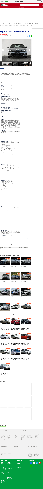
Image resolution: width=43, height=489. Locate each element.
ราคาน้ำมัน (2, 476)
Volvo (2, 437)
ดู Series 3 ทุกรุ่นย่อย (15, 83)
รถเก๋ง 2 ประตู (10, 448)
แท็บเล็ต (2, 482)
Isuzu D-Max (30, 436)
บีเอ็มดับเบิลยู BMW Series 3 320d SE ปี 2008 (15, 359)
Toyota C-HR (36, 435)
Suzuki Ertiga (23, 432)
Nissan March (36, 437)
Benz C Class (30, 441)
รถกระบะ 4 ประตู (3, 451)
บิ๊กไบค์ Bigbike (3, 467)
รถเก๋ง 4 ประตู (3, 92)
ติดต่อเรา (18, 470)
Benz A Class (23, 441)
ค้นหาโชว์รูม (2, 86)
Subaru (16, 438)
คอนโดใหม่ (8, 464)
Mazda (15, 434)
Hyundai (2, 438)
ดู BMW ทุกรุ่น (10, 83)
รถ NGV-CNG (23, 433)
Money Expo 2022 (9, 478)
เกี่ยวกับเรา (18, 463)
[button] (29, 50)
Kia (1, 433)
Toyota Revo (23, 435)
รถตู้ (2, 448)
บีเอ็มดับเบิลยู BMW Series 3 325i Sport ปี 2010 (25, 329)
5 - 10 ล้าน (16, 451)
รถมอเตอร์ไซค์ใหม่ (3, 465)
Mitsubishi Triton (30, 437)
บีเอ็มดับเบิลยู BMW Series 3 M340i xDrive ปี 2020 (5, 299)
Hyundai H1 (23, 440)
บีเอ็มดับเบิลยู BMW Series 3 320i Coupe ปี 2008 (5, 359)
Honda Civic (30, 434)
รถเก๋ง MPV (9, 453)
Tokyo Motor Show (31, 456)
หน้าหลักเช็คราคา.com (19, 462)
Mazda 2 (36, 439)
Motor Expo (31, 23)
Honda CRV (23, 434)
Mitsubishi (16, 436)
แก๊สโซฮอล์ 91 (16, 108)
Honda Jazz (29, 433)
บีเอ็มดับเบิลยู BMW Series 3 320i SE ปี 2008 (25, 359)
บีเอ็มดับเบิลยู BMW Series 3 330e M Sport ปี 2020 (15, 299)
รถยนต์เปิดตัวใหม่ (30, 448)
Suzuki (2, 434)
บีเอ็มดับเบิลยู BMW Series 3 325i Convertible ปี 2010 (25, 314)
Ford (8, 436)
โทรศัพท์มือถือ (3, 481)
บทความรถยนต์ (18, 23)
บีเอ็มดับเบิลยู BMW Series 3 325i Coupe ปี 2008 (25, 344)
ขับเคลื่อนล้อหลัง (3, 103)
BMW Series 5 (37, 440)
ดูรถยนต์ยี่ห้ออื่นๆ (3, 439)
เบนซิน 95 (2, 108)
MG (8, 438)
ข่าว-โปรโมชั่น (36, 447)
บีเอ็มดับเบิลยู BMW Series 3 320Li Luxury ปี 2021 (25, 284)
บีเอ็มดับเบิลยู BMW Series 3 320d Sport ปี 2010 (5, 344)
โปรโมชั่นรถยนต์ (30, 454)
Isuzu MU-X (36, 436)
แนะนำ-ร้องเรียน (19, 467)
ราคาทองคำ (2, 473)
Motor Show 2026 (3, 468)
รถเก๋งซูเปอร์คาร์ (10, 451)
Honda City (36, 433)
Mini (15, 435)
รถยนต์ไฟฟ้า (8, 23)
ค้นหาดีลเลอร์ (36, 453)
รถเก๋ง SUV (9, 452)
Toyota (9, 435)
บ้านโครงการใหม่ (9, 463)
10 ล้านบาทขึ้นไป (23, 451)
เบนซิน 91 (5, 108)
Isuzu (2, 432)
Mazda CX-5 (23, 437)
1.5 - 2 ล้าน (22, 448)
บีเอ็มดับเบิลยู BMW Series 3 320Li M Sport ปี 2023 (5, 284)
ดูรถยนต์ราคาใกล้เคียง (4, 83)
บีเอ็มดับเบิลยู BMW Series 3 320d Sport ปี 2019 (15, 314)
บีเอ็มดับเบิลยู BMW (3, 266)
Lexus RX (22, 436)
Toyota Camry (37, 434)
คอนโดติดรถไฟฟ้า (9, 465)
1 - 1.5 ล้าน (16, 448)
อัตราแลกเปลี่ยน (9, 477)
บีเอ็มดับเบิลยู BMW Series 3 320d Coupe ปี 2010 (15, 329)
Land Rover (9, 433)
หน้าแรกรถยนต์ (3, 23)
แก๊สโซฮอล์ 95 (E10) (10, 108)
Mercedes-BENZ (3, 435)
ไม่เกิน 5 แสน (16, 447)
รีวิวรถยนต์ (13, 23)
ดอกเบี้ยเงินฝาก (9, 476)
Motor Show (37, 23)
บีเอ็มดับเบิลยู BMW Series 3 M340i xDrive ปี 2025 (5, 268)
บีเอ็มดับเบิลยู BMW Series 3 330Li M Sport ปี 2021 (15, 284)
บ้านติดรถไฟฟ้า (9, 467)
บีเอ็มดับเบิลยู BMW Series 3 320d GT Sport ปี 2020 (5, 314)
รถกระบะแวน (3, 452)
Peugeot (9, 432)
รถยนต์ (2, 463)
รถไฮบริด (36, 432)
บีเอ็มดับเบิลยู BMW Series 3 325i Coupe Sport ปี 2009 (15, 344)
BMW (8, 434)
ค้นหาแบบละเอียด (21, 7)
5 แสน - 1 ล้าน (23, 447)
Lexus (15, 433)
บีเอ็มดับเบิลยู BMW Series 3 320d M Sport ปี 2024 (25, 268)
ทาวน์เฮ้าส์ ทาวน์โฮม (9, 468)
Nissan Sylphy (30, 438)
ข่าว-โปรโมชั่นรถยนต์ (25, 23)
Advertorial (29, 451)
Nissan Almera (23, 438)
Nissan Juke (36, 438)
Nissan (15, 437)
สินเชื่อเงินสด (8, 473)
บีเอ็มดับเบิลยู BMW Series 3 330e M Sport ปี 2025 (15, 268)
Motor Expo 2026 (3, 469)
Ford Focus (29, 439)
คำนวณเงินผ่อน (37, 454)
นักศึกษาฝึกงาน (19, 468)
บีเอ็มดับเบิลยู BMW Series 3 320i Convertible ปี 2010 (5, 329)
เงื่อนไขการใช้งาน (19, 466)
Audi (15, 432)
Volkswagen (3, 436)
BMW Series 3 (30, 440)
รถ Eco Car (29, 432)
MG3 (35, 441)
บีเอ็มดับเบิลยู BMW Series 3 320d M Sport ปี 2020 (25, 299)
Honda (9, 437)
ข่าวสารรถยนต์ (30, 447)
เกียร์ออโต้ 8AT (3, 105)
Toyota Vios (29, 435)
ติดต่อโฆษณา (18, 464)
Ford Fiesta (23, 439)
